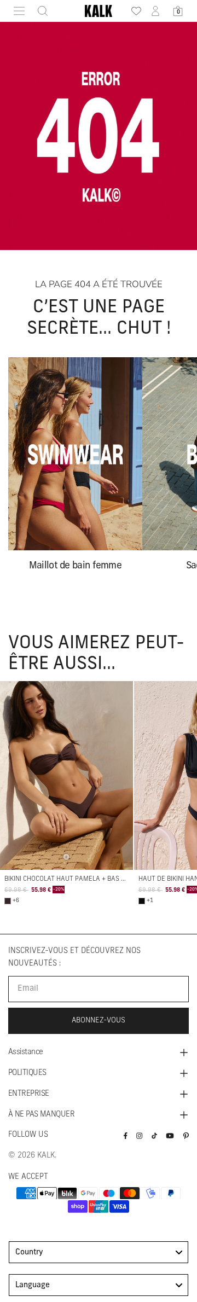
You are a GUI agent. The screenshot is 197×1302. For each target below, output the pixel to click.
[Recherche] (39, 11)
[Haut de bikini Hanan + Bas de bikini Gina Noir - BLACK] (141, 901)
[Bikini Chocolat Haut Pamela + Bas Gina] (66, 775)
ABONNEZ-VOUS (98, 1020)
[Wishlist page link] (133, 11)
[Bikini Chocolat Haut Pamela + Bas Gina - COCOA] (7, 901)
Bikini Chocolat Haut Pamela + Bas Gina (70, 879)
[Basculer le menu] (19, 10)
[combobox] (98, 1252)
